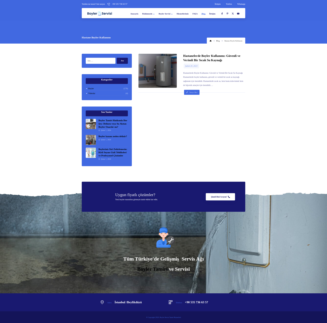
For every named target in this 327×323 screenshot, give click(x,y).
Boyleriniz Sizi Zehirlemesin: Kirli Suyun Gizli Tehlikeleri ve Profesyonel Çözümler (112, 152)
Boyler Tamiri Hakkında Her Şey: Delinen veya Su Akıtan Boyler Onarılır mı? (112, 123)
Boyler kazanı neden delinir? (112, 136)
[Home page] (211, 41)
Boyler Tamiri (152, 269)
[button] (222, 13)
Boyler (91, 88)
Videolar (91, 93)
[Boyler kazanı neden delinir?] (91, 140)
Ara (122, 61)
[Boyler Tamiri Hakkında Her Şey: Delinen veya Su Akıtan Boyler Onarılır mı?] (91, 124)
